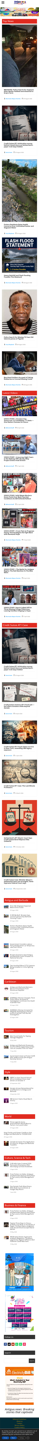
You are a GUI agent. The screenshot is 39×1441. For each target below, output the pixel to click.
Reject (13, 1438)
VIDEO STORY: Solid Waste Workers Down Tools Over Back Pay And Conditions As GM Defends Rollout (18, 497)
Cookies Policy (19, 1427)
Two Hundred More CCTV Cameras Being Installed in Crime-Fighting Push (22, 967)
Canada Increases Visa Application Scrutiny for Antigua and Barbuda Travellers (22, 1143)
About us (19, 1421)
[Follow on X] (9, 1344)
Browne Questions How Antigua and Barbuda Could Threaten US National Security (21, 956)
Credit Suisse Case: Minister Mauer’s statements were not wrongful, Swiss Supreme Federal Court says (18, 881)
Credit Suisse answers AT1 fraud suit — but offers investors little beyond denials (19, 706)
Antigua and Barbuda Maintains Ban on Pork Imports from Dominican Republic (21, 988)
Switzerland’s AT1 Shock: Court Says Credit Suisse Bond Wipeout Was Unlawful (18, 839)
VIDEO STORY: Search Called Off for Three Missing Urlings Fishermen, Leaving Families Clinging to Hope (18, 609)
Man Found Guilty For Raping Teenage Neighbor (20, 1037)
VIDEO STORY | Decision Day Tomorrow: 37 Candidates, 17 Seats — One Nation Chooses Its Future (19, 420)
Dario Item (9, 152)
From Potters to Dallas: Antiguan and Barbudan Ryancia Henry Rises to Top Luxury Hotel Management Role (22, 1176)
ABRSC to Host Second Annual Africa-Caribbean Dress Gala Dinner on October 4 (20, 1079)
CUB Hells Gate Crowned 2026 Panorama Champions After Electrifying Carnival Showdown (21, 1165)
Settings (22, 1438)
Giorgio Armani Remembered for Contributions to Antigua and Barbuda (22, 1089)
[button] (3, 2)
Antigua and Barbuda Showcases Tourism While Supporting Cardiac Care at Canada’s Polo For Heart (22, 1046)
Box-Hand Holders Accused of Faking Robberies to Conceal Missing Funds (18, 378)
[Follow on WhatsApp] (16, 1344)
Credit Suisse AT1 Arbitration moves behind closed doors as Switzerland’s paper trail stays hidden (18, 145)
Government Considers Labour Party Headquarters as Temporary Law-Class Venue (22, 945)
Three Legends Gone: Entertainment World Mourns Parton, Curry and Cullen (20, 1123)
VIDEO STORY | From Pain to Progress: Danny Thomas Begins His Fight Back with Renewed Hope (19, 532)
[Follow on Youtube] (12, 1344)
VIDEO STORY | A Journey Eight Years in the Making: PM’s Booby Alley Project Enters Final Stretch (18, 458)
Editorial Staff (10, 428)
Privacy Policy (19, 1425)
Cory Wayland (10, 233)
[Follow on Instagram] (24, 1344)
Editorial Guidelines (19, 1419)
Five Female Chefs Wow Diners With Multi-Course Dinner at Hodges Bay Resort (21, 1187)
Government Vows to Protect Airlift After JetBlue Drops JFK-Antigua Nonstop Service (22, 1057)
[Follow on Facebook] (5, 1344)
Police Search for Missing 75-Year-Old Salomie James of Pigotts (18, 338)
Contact (19, 1423)
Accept (5, 1438)
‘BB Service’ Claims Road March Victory (21, 1100)
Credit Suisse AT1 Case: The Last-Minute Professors (19, 786)
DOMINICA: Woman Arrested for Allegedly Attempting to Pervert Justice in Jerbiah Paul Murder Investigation (21, 1012)
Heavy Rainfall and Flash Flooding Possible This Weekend (17, 276)
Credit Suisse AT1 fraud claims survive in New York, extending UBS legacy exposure (19, 748)
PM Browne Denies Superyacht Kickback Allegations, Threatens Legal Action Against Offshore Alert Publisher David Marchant (22, 1239)
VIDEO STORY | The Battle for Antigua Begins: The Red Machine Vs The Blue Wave (19, 571)
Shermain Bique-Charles (13, 99)
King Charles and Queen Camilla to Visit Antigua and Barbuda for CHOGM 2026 (18, 1133)
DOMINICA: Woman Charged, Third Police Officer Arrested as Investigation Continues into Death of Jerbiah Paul (22, 1000)
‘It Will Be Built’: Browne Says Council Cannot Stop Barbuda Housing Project (20, 916)
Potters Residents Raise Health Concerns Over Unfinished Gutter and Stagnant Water (19, 226)
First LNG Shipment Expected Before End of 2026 (20, 906)
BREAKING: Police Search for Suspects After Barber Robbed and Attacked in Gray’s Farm (19, 91)
